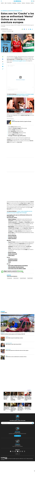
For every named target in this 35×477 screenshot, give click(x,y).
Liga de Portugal (23, 278)
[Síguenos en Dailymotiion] (24, 451)
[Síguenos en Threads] (22, 451)
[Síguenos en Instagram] (15, 451)
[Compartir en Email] (30, 29)
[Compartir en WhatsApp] (22, 29)
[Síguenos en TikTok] (20, 451)
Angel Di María (30, 278)
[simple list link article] (17, 323)
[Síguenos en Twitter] (12, 451)
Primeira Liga (18, 10)
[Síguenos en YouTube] (17, 451)
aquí (23, 272)
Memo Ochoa (16, 278)
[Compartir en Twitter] (26, 29)
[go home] (17, 457)
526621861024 (17, 432)
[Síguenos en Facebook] (10, 451)
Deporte (11, 10)
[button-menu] (1, 1)
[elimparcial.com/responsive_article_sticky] (34, 470)
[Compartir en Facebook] (24, 29)
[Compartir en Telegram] (28, 29)
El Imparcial (4, 10)
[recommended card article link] (9, 122)
